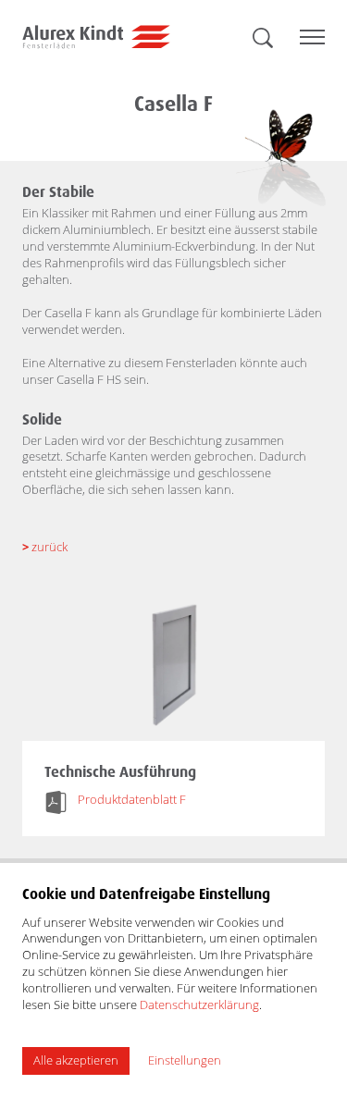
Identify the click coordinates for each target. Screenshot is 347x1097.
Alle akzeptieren (75, 1060)
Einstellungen (184, 1060)
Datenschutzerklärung (199, 1004)
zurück (45, 546)
